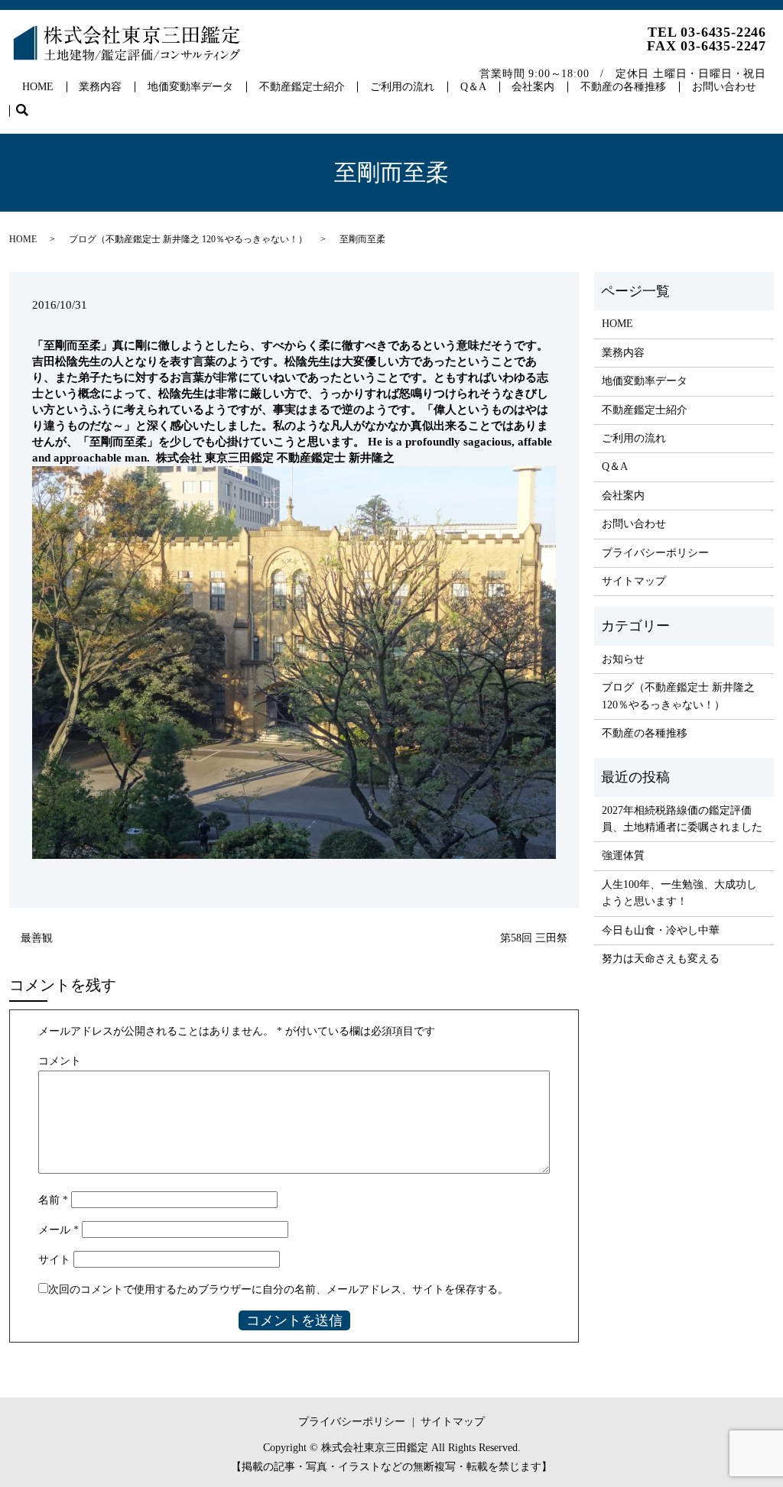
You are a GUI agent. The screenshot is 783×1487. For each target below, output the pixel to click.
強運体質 (623, 855)
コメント (59, 1061)
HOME (38, 86)
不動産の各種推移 (623, 86)
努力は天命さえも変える (661, 958)
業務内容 (100, 86)
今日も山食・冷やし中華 (661, 930)
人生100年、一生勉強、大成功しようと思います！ (679, 893)
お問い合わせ (724, 86)
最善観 (37, 938)
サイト (54, 1259)
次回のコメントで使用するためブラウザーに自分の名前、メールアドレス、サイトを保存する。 (278, 1289)
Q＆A (473, 86)
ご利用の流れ (402, 86)
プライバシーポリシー (655, 553)
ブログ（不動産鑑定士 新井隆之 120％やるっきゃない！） (188, 239)
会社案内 (533, 86)
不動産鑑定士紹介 (302, 86)
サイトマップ (634, 581)
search (28, 111)
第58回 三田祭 (533, 938)
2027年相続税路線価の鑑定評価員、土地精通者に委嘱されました (682, 819)
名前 (53, 1200)
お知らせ (623, 659)
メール (58, 1230)
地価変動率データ (190, 86)
